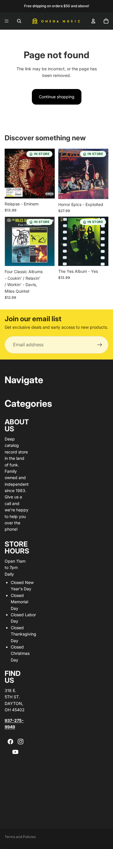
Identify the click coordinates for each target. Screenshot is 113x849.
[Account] (93, 21)
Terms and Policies (20, 837)
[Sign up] (100, 345)
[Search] (19, 21)
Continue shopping (56, 96)
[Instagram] (20, 741)
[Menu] (6, 21)
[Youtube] (15, 751)
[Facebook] (10, 741)
